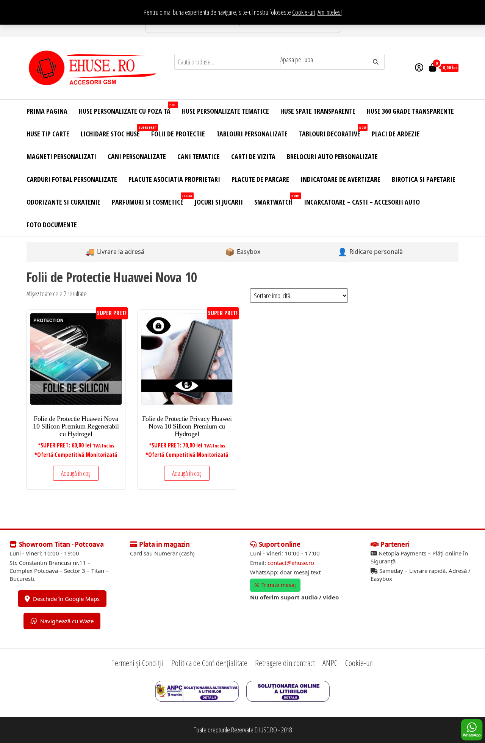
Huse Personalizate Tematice (225, 111)
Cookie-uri (303, 12)
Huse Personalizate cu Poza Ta (127, 109)
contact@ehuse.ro (291, 562)
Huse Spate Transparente (317, 111)
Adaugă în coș (76, 473)
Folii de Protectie (178, 133)
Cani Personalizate (137, 156)
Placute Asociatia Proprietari (174, 179)
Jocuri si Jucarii (219, 201)
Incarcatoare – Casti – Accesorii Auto (362, 201)
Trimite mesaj (278, 584)
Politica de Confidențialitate (209, 662)
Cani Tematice (198, 156)
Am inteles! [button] (330, 12)
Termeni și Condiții (137, 662)
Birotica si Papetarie (423, 179)
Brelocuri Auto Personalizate (332, 156)
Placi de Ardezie (396, 133)
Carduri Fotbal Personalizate (72, 179)
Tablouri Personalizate (252, 133)
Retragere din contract (285, 662)
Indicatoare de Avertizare (340, 179)
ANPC (330, 662)
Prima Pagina (47, 111)
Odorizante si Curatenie (63, 201)
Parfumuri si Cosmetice (150, 199)
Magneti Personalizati (61, 156)
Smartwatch (276, 199)
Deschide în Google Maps (66, 598)
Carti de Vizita (253, 156)
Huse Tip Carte (48, 133)
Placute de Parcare (260, 179)
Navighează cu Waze (67, 621)
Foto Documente (52, 224)
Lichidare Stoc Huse (113, 131)
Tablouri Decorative (332, 131)
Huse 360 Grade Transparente (410, 111)
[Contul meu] (419, 67)
